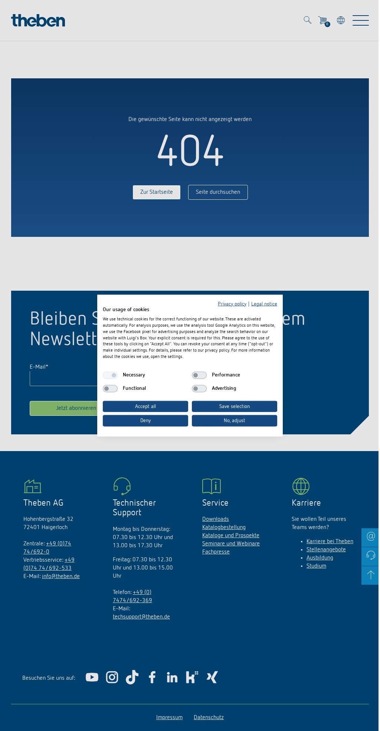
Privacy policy (232, 303)
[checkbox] (110, 375)
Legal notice (264, 303)
